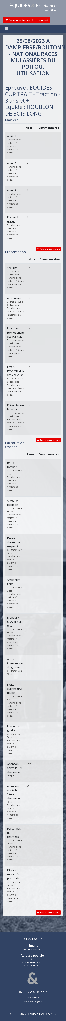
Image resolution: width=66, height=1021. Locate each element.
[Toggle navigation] (7, 28)
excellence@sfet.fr (33, 949)
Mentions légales (33, 1001)
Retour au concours (49, 248)
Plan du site (33, 997)
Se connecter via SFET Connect (28, 20)
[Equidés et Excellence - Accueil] (33, 7)
